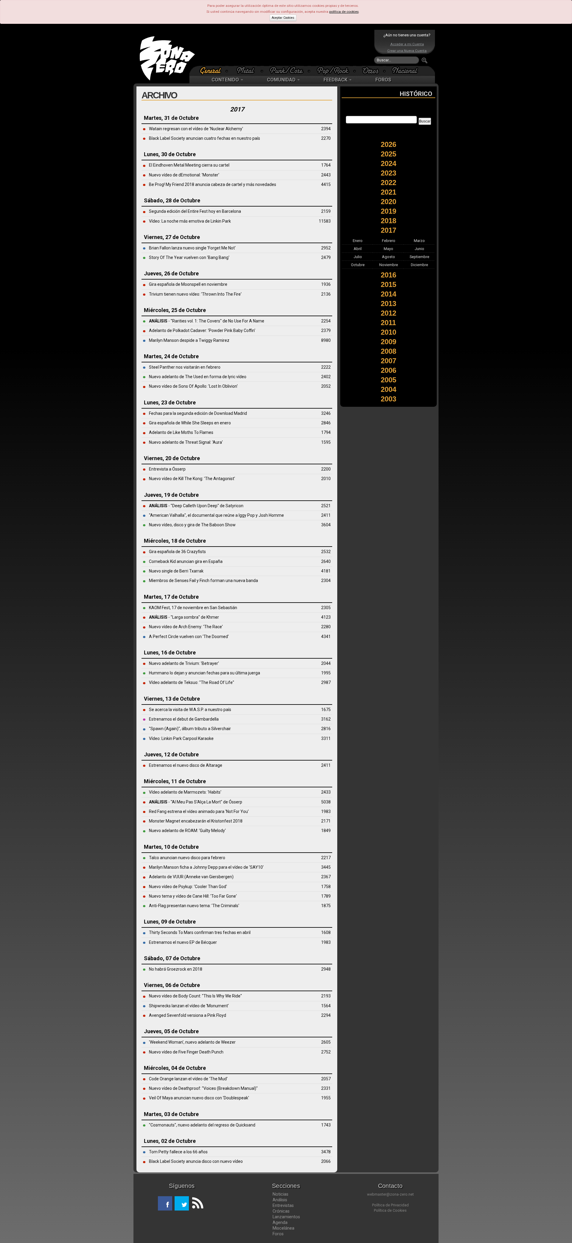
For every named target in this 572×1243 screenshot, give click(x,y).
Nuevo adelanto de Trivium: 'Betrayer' (184, 663)
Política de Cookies (390, 1210)
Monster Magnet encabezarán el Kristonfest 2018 (196, 821)
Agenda (280, 1222)
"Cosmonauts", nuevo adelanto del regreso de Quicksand (202, 1125)
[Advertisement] (284, 48)
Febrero (388, 240)
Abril (358, 248)
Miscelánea (283, 1228)
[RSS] (196, 1203)
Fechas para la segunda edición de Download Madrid (198, 413)
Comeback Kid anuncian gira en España (186, 561)
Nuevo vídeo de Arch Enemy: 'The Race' (186, 626)
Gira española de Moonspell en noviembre (188, 284)
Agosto (388, 257)
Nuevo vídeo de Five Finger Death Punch (186, 1052)
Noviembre (388, 265)
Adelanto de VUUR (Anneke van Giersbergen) (191, 876)
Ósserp (235, 802)
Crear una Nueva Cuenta (407, 51)
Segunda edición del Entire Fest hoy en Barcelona (195, 211)
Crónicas (281, 1211)
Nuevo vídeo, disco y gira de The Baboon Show (192, 524)
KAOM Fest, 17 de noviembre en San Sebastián (193, 607)
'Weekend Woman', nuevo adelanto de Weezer (192, 1042)
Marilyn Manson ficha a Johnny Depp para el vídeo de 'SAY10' (206, 867)
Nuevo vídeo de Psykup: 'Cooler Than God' (188, 886)
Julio (358, 257)
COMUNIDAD (282, 80)
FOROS (383, 80)
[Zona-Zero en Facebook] (165, 1203)
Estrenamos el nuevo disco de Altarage (185, 765)
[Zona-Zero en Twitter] (182, 1203)
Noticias (280, 1194)
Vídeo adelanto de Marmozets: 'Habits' (185, 792)
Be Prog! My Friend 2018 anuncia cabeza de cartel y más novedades (212, 184)
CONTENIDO (226, 80)
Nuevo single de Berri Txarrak (176, 571)
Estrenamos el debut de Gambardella (184, 719)
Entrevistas (283, 1205)
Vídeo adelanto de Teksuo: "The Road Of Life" (191, 682)
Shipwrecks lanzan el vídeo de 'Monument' (189, 1005)
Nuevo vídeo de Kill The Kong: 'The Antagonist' (192, 478)
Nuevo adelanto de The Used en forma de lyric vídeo (197, 376)
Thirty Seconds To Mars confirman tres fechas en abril (200, 932)
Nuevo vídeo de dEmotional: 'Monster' (184, 175)
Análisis (280, 1199)
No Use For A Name (246, 321)
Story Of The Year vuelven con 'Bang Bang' (189, 257)
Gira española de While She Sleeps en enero (190, 422)
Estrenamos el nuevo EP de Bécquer (183, 942)
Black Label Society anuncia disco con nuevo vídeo (196, 1161)
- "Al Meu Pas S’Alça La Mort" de (189, 802)
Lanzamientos (286, 1216)
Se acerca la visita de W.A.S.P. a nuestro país (190, 709)
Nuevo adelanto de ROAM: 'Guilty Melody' (187, 830)
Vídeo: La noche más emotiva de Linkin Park (190, 221)
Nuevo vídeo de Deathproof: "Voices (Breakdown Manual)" (203, 1088)
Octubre (358, 265)
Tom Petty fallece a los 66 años (178, 1151)
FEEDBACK (336, 80)
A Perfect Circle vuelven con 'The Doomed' (189, 636)
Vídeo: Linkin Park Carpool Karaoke (181, 738)
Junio (419, 248)
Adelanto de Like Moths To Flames (181, 432)
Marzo (419, 240)
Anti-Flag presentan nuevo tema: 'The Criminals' (194, 905)
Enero (358, 240)
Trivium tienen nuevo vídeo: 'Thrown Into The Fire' (195, 294)
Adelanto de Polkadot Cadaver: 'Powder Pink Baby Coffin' (202, 330)
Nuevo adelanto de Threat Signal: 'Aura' (186, 442)
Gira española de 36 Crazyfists (177, 551)
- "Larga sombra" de (177, 617)
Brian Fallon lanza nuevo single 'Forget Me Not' (192, 248)
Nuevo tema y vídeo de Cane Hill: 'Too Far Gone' (193, 896)
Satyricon (234, 505)
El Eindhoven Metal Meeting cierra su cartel (189, 165)
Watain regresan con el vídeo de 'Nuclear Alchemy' (196, 128)
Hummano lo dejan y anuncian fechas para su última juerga (204, 673)
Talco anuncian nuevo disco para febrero (187, 857)
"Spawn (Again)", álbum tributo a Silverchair (190, 728)
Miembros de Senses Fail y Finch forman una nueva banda (203, 580)
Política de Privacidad (390, 1205)
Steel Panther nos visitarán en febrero (184, 367)
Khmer (212, 617)
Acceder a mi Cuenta (407, 44)
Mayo (388, 248)
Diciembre (419, 265)
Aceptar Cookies (283, 18)
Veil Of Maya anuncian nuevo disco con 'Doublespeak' (199, 1097)
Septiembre (419, 257)
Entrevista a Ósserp (167, 469)
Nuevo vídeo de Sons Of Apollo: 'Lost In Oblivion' (193, 386)
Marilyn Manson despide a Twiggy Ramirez (189, 340)
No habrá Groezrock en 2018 (175, 969)
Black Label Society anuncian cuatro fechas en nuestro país (204, 138)
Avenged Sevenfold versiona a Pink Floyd (187, 1015)
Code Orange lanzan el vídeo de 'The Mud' (188, 1078)
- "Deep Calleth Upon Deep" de (187, 505)
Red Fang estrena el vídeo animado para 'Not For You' (199, 811)
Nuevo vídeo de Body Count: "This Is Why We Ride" (195, 996)
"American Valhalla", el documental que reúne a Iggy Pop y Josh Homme (216, 515)
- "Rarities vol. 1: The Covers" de (188, 321)
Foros (278, 1233)
